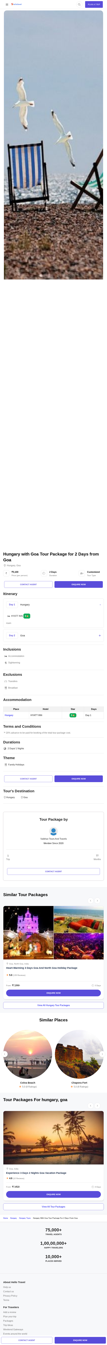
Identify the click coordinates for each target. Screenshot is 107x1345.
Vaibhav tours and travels (53, 839)
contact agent (26, 1340)
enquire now (80, 1340)
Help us (7, 1287)
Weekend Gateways (13, 1329)
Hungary (11, 565)
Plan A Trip (94, 4)
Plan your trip (9, 1316)
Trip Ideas (8, 1325)
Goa (18, 565)
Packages (8, 1321)
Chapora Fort (79, 1082)
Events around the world (15, 1334)
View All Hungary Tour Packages (53, 1005)
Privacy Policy (10, 1296)
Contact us (8, 1291)
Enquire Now (54, 993)
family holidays (16, 764)
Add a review (9, 1312)
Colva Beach (27, 1082)
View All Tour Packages (53, 1207)
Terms (6, 1300)
